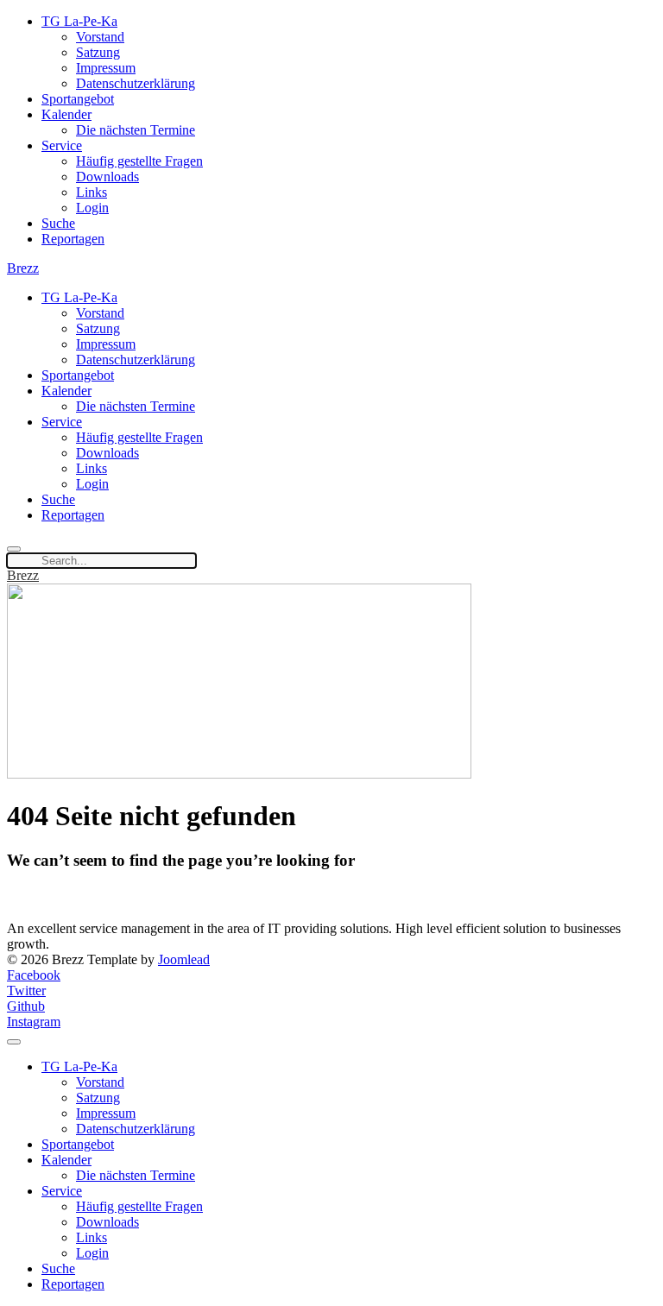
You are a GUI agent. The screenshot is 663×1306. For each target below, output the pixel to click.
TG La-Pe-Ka (79, 21)
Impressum (106, 67)
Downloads (107, 176)
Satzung (98, 52)
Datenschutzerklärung (135, 83)
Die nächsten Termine (135, 130)
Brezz (23, 268)
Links (91, 192)
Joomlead (184, 959)
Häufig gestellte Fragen (139, 161)
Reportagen (72, 238)
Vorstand (100, 36)
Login (92, 207)
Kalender (66, 114)
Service (61, 145)
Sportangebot (77, 98)
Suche (58, 223)
